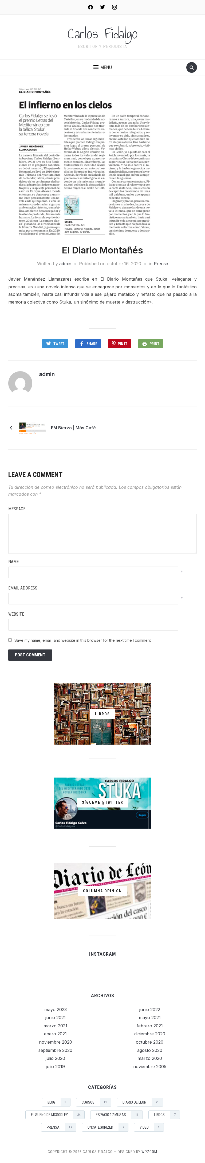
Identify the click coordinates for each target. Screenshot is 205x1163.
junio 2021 (55, 1017)
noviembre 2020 (55, 1042)
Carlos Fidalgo (103, 33)
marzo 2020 (149, 1058)
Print (154, 344)
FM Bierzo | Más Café (73, 427)
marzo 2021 (55, 1025)
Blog (57, 1102)
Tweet (58, 344)
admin (65, 263)
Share (91, 344)
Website (16, 614)
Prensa (161, 263)
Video (150, 1127)
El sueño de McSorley (55, 1115)
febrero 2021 (150, 1025)
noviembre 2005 (149, 1066)
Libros (165, 1115)
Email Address (22, 588)
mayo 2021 (150, 1017)
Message (16, 508)
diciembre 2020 (149, 1033)
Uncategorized (106, 1127)
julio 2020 (55, 1058)
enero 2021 (55, 1033)
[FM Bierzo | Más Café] (32, 427)
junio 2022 (149, 1009)
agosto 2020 (149, 1050)
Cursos (94, 1102)
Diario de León (141, 1102)
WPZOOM (149, 1152)
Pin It (122, 344)
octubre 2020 (149, 1042)
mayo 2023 (55, 1009)
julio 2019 (55, 1066)
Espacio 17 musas (117, 1115)
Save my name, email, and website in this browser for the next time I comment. (83, 640)
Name (13, 561)
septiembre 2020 (55, 1050)
